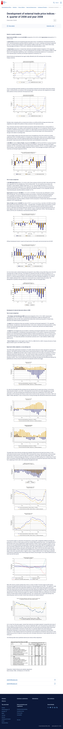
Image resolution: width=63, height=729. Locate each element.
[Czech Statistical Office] (3, 2)
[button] (9, 704)
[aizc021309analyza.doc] (55, 680)
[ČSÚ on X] (48, 707)
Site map (18, 719)
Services (3, 717)
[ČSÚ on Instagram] (52, 707)
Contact (3, 707)
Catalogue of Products (42, 7)
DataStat (3, 711)
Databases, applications (22, 698)
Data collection (50, 698)
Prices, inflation (21, 7)
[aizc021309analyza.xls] (55, 683)
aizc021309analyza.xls (12, 683)
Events (3, 720)
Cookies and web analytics (22, 709)
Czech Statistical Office (6, 7)
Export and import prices (31, 7)
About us (4, 701)
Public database (5, 709)
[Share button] (55, 20)
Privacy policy (19, 713)
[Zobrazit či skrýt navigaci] (60, 7)
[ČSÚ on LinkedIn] (54, 707)
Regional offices (5, 722)
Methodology (35, 698)
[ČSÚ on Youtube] (50, 707)
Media (3, 713)
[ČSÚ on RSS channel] (57, 707)
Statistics (15, 7)
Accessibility (19, 714)
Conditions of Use (20, 711)
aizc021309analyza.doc (12, 680)
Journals (3, 715)
